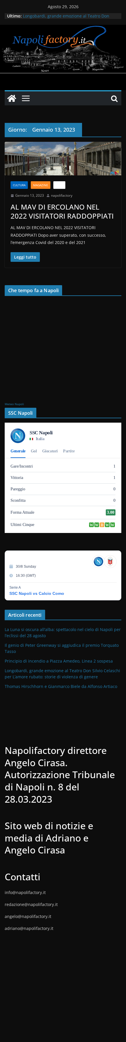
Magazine (40, 185)
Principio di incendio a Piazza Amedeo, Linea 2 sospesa (59, 661)
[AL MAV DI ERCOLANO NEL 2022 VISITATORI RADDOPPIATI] (63, 158)
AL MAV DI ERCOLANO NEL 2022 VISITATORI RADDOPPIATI (62, 211)
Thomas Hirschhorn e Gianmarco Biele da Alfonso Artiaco (61, 686)
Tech (59, 185)
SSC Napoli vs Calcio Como (36, 593)
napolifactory (61, 195)
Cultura (19, 185)
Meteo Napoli (14, 404)
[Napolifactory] (63, 29)
